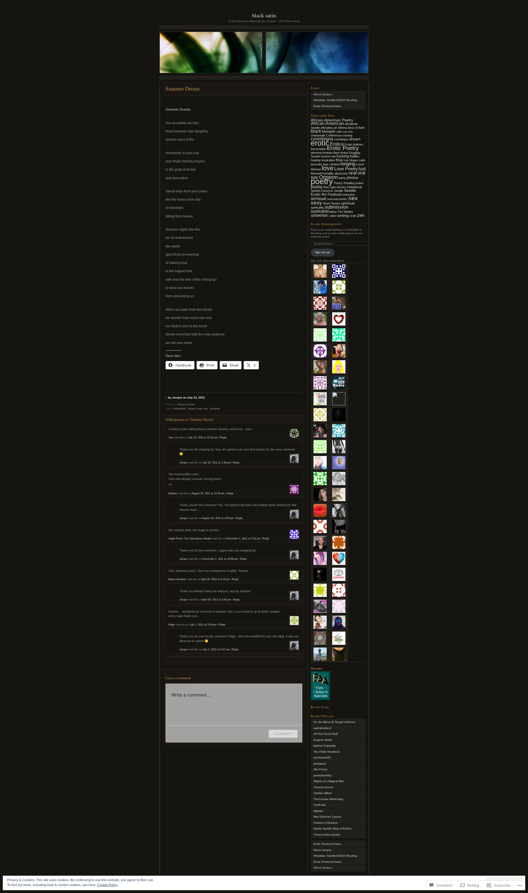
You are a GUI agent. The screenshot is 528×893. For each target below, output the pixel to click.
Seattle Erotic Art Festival (333, 192)
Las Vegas (351, 160)
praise (359, 183)
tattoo (333, 211)
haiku (354, 156)
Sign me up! (322, 252)
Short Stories (331, 203)
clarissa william (323, 792)
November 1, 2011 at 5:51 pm (243, 538)
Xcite (353, 215)
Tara (170, 437)
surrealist (320, 211)
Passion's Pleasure (326, 822)
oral (353, 173)
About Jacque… (324, 94)
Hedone (172, 493)
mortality (328, 173)
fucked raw (328, 156)
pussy (316, 186)
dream (192, 408)
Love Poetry (346, 168)
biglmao (318, 810)
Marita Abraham (177, 579)
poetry (322, 181)
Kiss (339, 160)
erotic (320, 143)
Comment (283, 733)
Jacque (183, 462)
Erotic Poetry (186, 404)
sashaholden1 (323, 728)
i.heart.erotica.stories (327, 834)
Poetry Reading (344, 183)
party (342, 177)
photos (352, 178)
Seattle (338, 190)
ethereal (316, 152)
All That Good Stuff (326, 733)
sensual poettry (337, 199)
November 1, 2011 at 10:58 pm (220, 559)
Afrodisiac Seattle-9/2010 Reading (335, 100)
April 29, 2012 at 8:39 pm (216, 599)
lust (199, 408)
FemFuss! (320, 804)
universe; (320, 215)
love (328, 168)
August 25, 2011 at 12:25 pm (208, 493)
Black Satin (264, 15)
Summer (215, 408)
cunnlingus (341, 139)
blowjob (328, 131)
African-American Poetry (332, 120)
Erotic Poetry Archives (327, 106)
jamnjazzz (320, 763)
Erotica (337, 144)
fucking (343, 156)
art (335, 127)
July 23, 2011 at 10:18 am (203, 437)
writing (343, 216)
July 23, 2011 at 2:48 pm (216, 462)
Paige (171, 624)
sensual (318, 198)
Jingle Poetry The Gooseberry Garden (189, 538)
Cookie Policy (107, 885)
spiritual (347, 203)
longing (347, 163)
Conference (334, 135)
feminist (327, 152)
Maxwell (316, 173)
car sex (348, 131)
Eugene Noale (323, 739)
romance (354, 187)
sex (206, 408)
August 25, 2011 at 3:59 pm (218, 518)
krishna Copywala (325, 745)
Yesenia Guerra (323, 787)
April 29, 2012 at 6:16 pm (215, 579)
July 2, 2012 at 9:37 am (216, 649)
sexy (316, 203)
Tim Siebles (345, 211)
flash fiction (340, 152)
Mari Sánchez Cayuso (327, 816)
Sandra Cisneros (322, 190)
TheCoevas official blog (328, 799)
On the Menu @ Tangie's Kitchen (335, 721)
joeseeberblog (323, 775)
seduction (348, 194)
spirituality (317, 207)
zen (360, 215)
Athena (342, 127)
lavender (316, 164)
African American (327, 123)
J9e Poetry (320, 769)
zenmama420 (322, 757)
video (333, 215)
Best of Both (356, 127)
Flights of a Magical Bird (329, 781)
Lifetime (334, 164)
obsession (341, 173)
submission (336, 207)
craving (347, 135)
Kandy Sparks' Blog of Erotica (332, 828)
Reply (223, 437)
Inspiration (328, 160)
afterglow (327, 127)
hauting (315, 160)
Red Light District (334, 187)
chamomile (318, 135)
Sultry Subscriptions (326, 224)
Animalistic (179, 408)
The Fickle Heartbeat (327, 751)
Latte (362, 160)
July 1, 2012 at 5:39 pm (203, 624)
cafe (339, 131)
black (316, 131)
